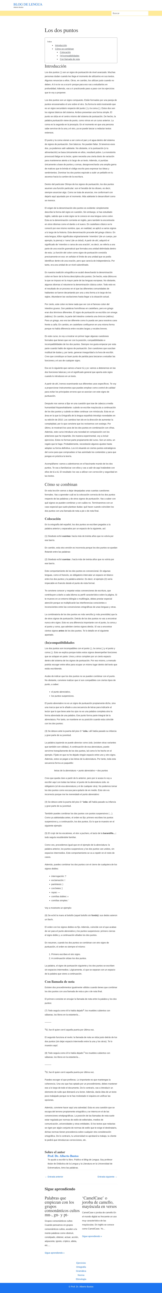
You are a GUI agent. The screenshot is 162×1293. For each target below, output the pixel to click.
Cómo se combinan (64, 49)
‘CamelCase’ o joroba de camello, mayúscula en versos (99, 1202)
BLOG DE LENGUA (28, 4)
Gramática (81, 1271)
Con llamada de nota (70, 59)
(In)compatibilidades (69, 55)
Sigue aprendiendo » (54, 1253)
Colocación (65, 52)
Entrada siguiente (107, 1176)
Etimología (81, 1279)
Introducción (61, 45)
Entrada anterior (54, 1176)
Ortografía (81, 1267)
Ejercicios (81, 1263)
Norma (81, 1275)
